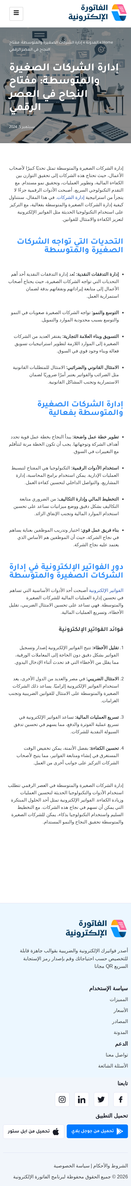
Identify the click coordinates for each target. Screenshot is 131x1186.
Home (107, 43)
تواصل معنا (117, 1054)
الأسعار (121, 1010)
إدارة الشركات (70, 197)
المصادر (120, 1021)
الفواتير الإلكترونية (106, 590)
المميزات (119, 999)
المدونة (92, 43)
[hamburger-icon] (16, 14)
